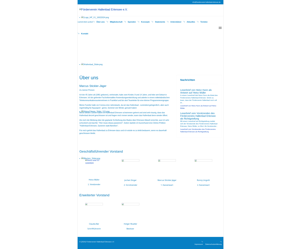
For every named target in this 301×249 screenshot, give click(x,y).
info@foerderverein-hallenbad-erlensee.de (206, 2)
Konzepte (145, 22)
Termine (204, 22)
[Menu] (220, 28)
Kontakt (84, 34)
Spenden (132, 22)
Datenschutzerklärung (213, 244)
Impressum (199, 244)
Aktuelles (191, 22)
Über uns (100, 22)
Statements (160, 22)
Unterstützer (175, 22)
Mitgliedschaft (116, 22)
